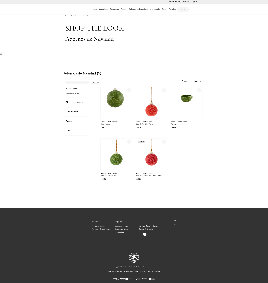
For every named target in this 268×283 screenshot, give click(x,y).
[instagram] (144, 234)
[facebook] (140, 234)
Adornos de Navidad (108, 122)
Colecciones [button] (103, 9)
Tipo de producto (74, 102)
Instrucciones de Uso (123, 226)
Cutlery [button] (165, 9)
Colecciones (72, 111)
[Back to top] (175, 222)
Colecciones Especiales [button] (138, 9)
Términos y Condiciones (114, 271)
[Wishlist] (129, 90)
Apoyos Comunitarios (154, 271)
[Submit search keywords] (179, 9)
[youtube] (149, 234)
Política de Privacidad (131, 271)
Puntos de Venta (121, 229)
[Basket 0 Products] (202, 10)
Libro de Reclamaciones (148, 226)
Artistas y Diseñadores (101, 229)
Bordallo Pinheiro (174, 2)
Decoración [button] (114, 9)
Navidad (73, 15)
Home (66, 15)
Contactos (186, 2)
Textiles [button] (172, 9)
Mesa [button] (95, 9)
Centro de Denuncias (147, 229)
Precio (69, 121)
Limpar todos (95, 82)
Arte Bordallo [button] (155, 9)
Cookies (142, 271)
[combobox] (184, 9)
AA (200, 2)
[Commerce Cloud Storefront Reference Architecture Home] (68, 9)
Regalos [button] (124, 9)
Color (68, 130)
